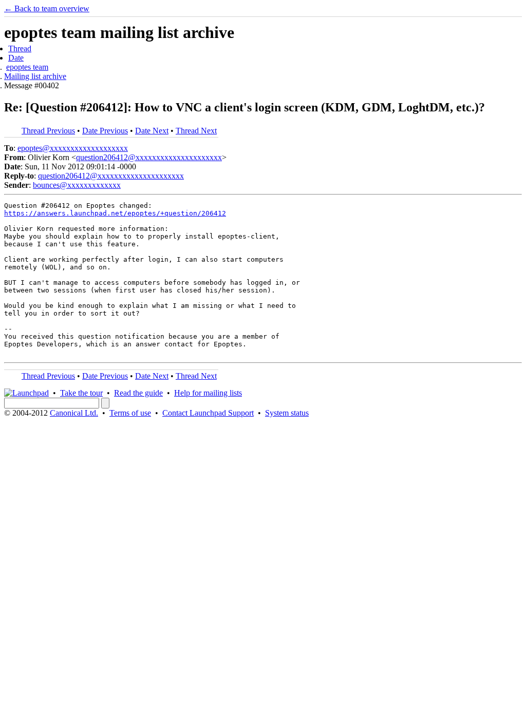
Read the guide (138, 392)
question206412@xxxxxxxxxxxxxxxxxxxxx (149, 157)
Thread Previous (48, 130)
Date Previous (105, 130)
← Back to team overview (46, 8)
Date (16, 57)
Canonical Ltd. (74, 412)
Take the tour (81, 392)
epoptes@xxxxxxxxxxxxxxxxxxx (72, 148)
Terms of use (130, 412)
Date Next (151, 130)
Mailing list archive (35, 76)
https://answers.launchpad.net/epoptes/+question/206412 (115, 213)
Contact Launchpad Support (208, 412)
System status (287, 412)
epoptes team (27, 67)
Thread (19, 48)
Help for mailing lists (208, 392)
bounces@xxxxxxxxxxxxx (77, 185)
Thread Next (196, 130)
